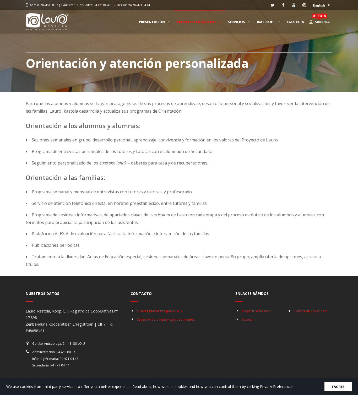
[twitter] (273, 5)
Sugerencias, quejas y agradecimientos (166, 319)
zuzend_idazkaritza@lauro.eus (159, 311)
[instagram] (304, 5)
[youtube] (294, 5)
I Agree (338, 386)
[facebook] (283, 5)
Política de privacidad (310, 311)
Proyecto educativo (256, 311)
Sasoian (247, 319)
